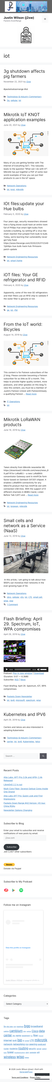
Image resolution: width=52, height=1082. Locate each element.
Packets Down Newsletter (19, 696)
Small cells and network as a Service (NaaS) (24, 525)
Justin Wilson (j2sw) (19, 18)
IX (23, 1041)
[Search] (43, 756)
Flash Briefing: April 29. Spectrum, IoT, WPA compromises (23, 623)
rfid (16, 310)
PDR (27, 1044)
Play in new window (22, 673)
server (39, 1049)
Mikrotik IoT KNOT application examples (24, 117)
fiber (35, 1035)
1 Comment (12, 604)
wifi (38, 1052)
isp (19, 1040)
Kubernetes (28, 741)
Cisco (35, 1030)
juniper (27, 1041)
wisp (6, 601)
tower (10, 1052)
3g (8, 100)
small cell (37, 597)
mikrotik (20, 189)
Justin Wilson (11, 980)
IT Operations (13, 401)
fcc (32, 1036)
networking (19, 1044)
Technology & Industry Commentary (24, 96)
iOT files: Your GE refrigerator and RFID (24, 277)
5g (5, 1026)
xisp (11, 601)
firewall (41, 1036)
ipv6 (13, 700)
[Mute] (38, 669)
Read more (31, 394)
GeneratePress (26, 1072)
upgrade (33, 1052)
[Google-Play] (15, 890)
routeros (14, 1048)
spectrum (30, 700)
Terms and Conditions (20, 1077)
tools (5, 1052)
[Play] (7, 669)
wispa (27, 1057)
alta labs (9, 1026)
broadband (37, 1026)
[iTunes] (7, 890)
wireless (10, 1057)
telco (37, 741)
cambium (16, 1031)
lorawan (14, 506)
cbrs (9, 597)
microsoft (20, 700)
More (23, 679)
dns (14, 1036)
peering (33, 1044)
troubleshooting (19, 1052)
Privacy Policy (35, 1077)
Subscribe (11, 847)
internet (8, 1040)
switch (44, 1049)
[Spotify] (22, 890)
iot (20, 100)
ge (8, 310)
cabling (6, 1031)
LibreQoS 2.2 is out (13, 784)
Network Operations (16, 186)
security (32, 1048)
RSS (17, 679)
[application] (26, 669)
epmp (18, 1035)
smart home (16, 260)
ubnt (27, 1052)
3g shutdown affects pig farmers (24, 74)
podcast (42, 1044)
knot (13, 189)
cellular (14, 100)
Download (39, 673)
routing (23, 1048)
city (22, 597)
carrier (10, 741)
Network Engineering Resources (22, 257)
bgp (27, 1026)
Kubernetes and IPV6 (25, 714)
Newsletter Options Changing (18, 810)
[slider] (43, 669)
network (8, 1044)
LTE (30, 597)
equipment (26, 1036)
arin (15, 1026)
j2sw (20, 980)
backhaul (20, 1026)
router (6, 1048)
